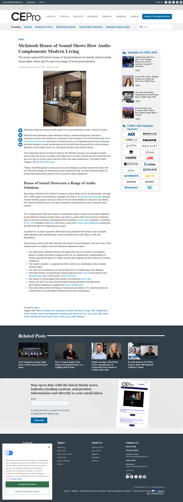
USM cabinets (78, 316)
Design (86, 310)
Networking (61, 447)
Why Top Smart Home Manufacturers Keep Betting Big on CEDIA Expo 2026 (146, 94)
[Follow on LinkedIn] (169, 2)
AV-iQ (41, 2)
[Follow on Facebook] (166, 2)
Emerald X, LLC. (145, 487)
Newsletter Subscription (157, 16)
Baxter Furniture (75, 310)
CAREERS (74, 491)
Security (60, 464)
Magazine (95, 454)
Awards (120, 17)
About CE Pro (96, 451)
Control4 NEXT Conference (91, 27)
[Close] (49, 447)
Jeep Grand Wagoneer (88, 223)
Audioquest (61, 310)
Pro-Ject (30, 223)
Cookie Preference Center (27, 492)
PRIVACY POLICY (157, 493)
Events (105, 17)
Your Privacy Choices (142, 491)
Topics (63, 17)
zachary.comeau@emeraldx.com (137, 457)
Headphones (102, 310)
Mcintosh (77, 313)
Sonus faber (83, 220)
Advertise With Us (98, 447)
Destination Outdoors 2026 (117, 27)
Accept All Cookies (27, 484)
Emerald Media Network (13, 2)
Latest (50, 17)
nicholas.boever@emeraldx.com (137, 466)
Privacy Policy (16, 479)
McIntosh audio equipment (89, 196)
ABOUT (67, 491)
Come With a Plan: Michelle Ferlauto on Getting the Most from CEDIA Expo (146, 78)
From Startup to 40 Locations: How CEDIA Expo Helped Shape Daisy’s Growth (146, 111)
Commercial (61, 451)
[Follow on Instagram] (177, 2)
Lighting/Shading (63, 461)
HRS (87, 288)
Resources (92, 17)
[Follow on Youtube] (181, 2)
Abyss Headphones (74, 285)
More (133, 17)
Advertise (31, 2)
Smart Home (46, 316)
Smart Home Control (64, 454)
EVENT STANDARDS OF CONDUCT (119, 491)
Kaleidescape (35, 276)
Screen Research (68, 276)
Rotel (52, 223)
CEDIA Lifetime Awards (66, 27)
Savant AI (28, 27)
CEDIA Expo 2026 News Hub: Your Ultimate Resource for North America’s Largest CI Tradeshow (145, 61)
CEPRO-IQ (95, 461)
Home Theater (30, 313)
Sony (85, 273)
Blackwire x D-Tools (44, 27)
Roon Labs (86, 279)
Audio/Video (61, 457)
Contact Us (130, 470)
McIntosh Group (47, 162)
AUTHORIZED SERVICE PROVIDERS (92, 491)
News (21, 39)
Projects (78, 17)
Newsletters (96, 457)
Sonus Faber (59, 316)
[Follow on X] (173, 2)
